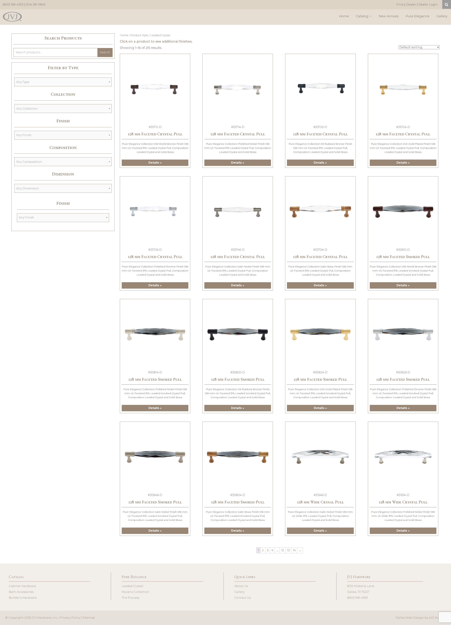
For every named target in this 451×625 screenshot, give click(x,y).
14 (294, 550)
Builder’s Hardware (23, 597)
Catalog (362, 16)
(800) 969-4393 (13, 4)
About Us (241, 586)
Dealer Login (428, 4)
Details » (155, 162)
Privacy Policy (70, 617)
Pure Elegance (417, 16)
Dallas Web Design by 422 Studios (421, 617)
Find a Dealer (406, 4)
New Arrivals (389, 16)
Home (344, 16)
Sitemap (88, 617)
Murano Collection (135, 592)
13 (288, 550)
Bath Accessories (21, 592)
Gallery (441, 16)
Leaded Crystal (132, 586)
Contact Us (242, 597)
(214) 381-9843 (35, 4)
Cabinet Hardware (22, 586)
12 (282, 550)
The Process (130, 597)
